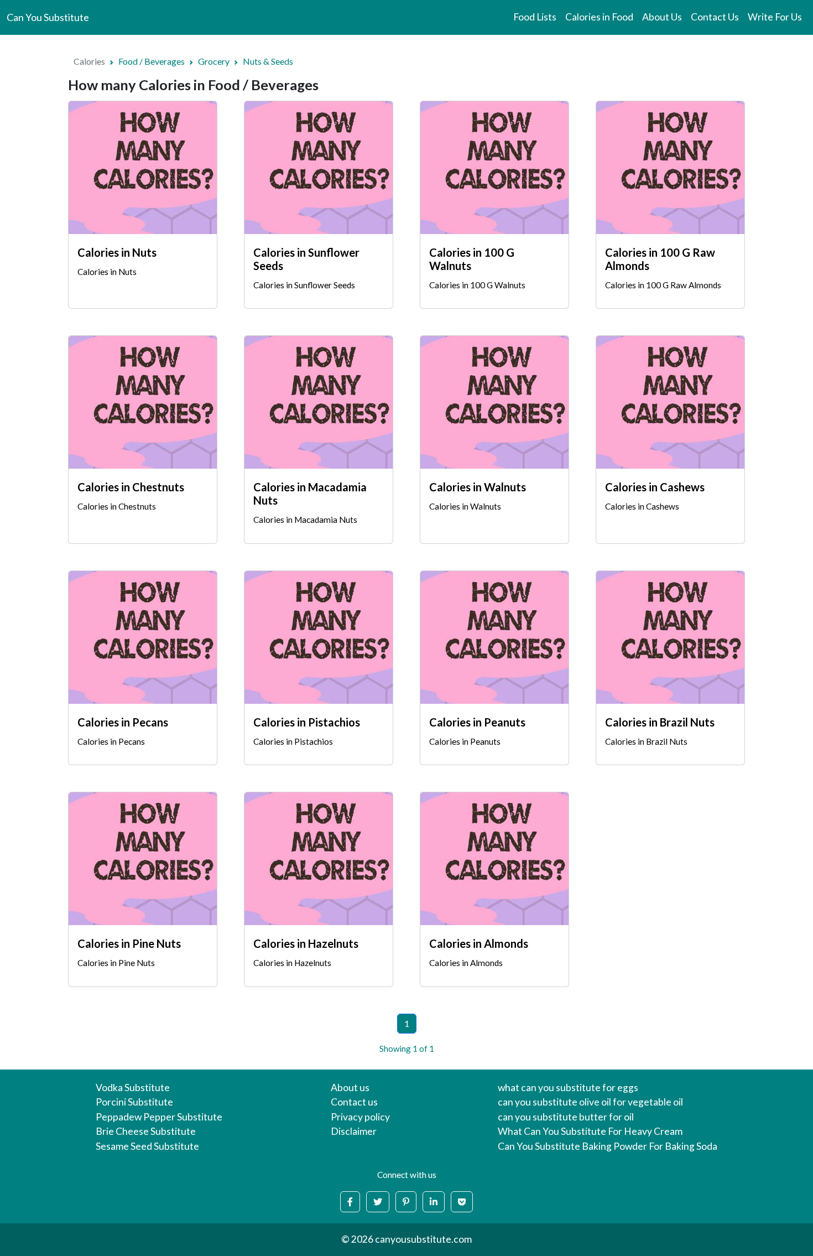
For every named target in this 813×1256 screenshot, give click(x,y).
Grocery (214, 61)
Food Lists (534, 17)
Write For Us (775, 17)
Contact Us (715, 17)
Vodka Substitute (133, 1087)
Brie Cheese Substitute (146, 1131)
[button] (350, 1201)
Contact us (354, 1102)
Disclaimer (354, 1131)
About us (350, 1087)
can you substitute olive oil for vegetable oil (590, 1102)
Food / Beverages (151, 61)
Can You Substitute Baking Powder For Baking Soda (607, 1146)
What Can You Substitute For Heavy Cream (590, 1131)
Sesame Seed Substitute (147, 1146)
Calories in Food (599, 17)
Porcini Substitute (134, 1102)
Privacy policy (360, 1117)
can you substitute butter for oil (566, 1117)
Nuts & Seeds (268, 61)
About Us (662, 17)
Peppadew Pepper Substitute (159, 1117)
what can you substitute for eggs (568, 1087)
